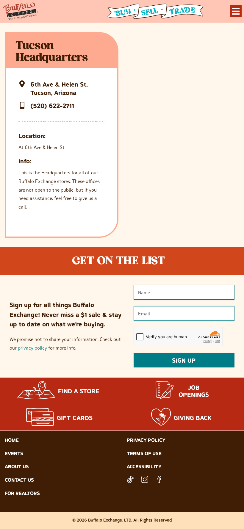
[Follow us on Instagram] (144, 479)
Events (14, 453)
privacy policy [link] (32, 348)
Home (12, 440)
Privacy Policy (146, 440)
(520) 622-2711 (52, 105)
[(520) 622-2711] (22, 105)
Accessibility (144, 466)
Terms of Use (144, 453)
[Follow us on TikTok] (130, 479)
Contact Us (19, 480)
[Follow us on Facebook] (158, 479)
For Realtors (22, 493)
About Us (17, 466)
